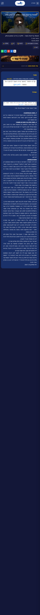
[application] (20, 22)
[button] (20, 22)
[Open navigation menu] (37, 3)
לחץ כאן (9, 78)
